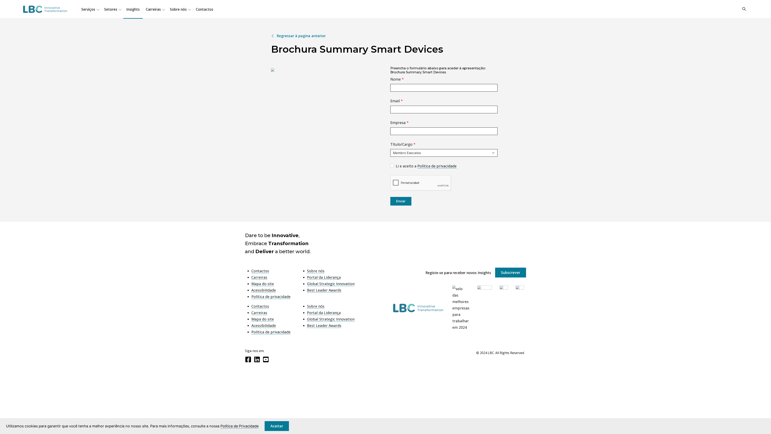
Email (396, 100)
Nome (397, 79)
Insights (133, 9)
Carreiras (259, 277)
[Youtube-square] (266, 359)
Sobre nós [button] (178, 9)
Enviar (401, 201)
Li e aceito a (426, 166)
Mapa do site (262, 283)
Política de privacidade (437, 166)
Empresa (399, 122)
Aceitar (276, 426)
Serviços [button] (88, 9)
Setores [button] (110, 9)
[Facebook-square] (248, 359)
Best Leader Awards (324, 290)
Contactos (204, 9)
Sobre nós (315, 270)
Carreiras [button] (153, 9)
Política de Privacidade (239, 426)
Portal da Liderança (324, 277)
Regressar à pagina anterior (301, 35)
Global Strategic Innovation (331, 283)
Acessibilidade (263, 290)
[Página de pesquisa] (744, 9)
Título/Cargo (402, 144)
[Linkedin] (257, 359)
